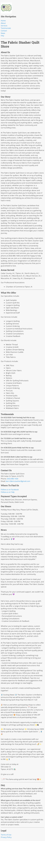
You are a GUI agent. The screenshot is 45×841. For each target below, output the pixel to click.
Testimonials (6, 28)
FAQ (2, 36)
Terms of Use (6, 835)
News (3, 33)
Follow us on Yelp (7, 492)
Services (4, 25)
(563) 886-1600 (12, 479)
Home (3, 20)
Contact (4, 31)
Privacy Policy (6, 837)
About (3, 23)
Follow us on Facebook (10, 489)
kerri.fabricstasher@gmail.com (18, 481)
